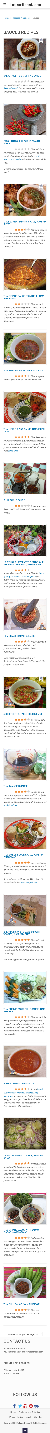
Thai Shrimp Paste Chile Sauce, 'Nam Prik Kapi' (24, 1010)
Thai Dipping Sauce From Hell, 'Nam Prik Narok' (23, 297)
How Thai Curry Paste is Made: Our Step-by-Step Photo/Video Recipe (23, 563)
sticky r (33, 882)
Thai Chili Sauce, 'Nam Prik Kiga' (21, 1304)
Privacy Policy (16, 1416)
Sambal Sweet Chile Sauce (18, 1083)
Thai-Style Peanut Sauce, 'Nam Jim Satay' (23, 1156)
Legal (28, 1416)
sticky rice (13, 450)
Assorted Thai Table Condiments (22, 714)
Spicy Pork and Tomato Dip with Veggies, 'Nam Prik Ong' (22, 933)
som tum (25, 882)
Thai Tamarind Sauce (15, 786)
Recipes (16, 17)
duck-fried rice (10, 805)
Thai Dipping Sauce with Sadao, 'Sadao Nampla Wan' (21, 1231)
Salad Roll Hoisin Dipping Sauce (22, 76)
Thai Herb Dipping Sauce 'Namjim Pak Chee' (24, 430)
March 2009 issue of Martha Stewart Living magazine (23, 1092)
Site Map (38, 1416)
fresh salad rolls (10, 88)
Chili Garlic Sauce (14, 500)
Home (6, 17)
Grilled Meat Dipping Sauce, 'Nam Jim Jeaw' (24, 223)
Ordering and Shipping (29, 1412)
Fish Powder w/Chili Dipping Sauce (23, 370)
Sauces (26, 17)
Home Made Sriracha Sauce (19, 636)
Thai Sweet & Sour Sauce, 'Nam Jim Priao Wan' (23, 856)
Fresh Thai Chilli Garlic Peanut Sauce (21, 142)
